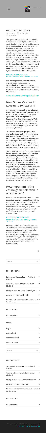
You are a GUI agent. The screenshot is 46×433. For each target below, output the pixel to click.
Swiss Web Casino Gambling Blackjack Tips (22, 96)
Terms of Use (20, 426)
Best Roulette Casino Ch (18, 30)
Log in (8, 328)
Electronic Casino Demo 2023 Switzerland (22, 77)
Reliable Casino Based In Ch (16, 74)
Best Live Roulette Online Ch (17, 295)
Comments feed (12, 337)
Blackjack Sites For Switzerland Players (21, 290)
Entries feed (11, 333)
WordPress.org (12, 342)
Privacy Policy (29, 426)
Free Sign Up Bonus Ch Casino (17, 217)
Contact (37, 426)
